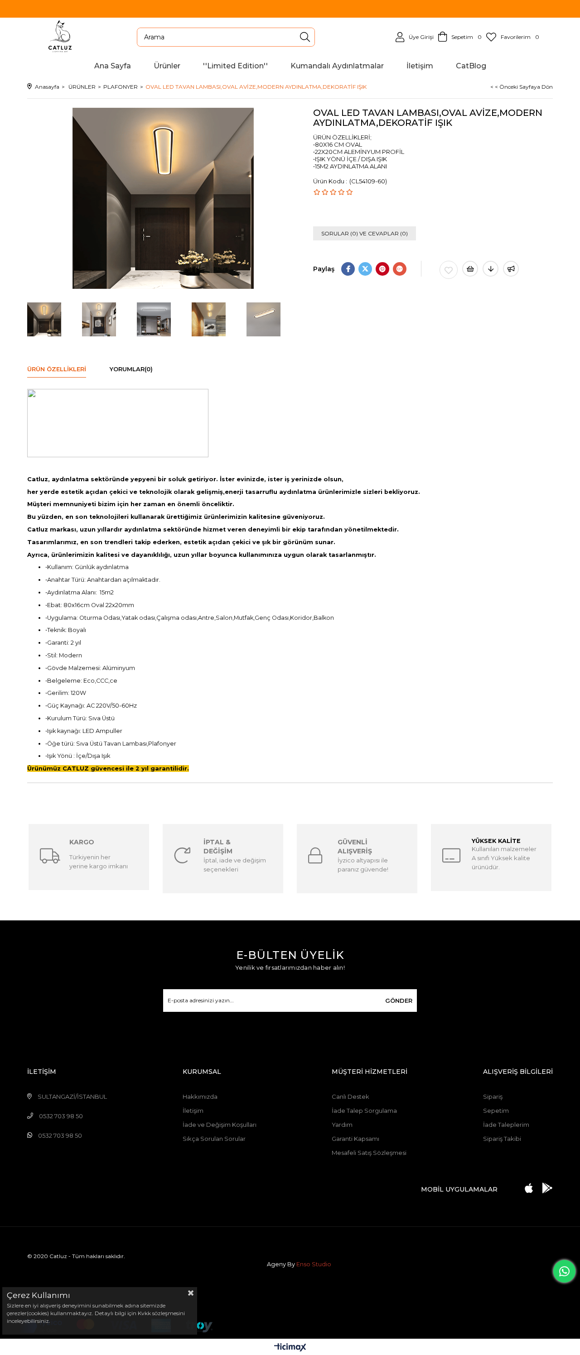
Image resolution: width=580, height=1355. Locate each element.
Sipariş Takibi (502, 1138)
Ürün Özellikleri (56, 369)
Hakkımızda (200, 1096)
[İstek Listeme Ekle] (470, 269)
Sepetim (496, 1110)
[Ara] (304, 37)
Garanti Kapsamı (355, 1138)
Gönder (398, 1000)
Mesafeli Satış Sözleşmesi (369, 1152)
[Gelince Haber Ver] (511, 269)
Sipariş (493, 1096)
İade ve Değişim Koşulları (219, 1124)
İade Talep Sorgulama (364, 1110)
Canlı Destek (350, 1096)
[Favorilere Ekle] (449, 270)
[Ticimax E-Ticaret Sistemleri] (290, 1348)
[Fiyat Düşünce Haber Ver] (490, 269)
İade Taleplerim (506, 1124)
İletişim (193, 1110)
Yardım (342, 1124)
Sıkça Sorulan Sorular (214, 1138)
